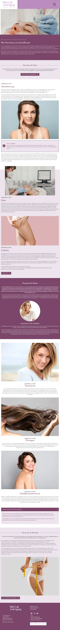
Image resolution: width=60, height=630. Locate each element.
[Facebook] (31, 613)
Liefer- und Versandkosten (36, 618)
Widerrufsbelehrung (35, 617)
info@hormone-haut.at (7, 618)
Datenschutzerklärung (36, 619)
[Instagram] (34, 613)
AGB (32, 615)
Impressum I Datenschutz (8, 622)
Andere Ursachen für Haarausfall (12, 509)
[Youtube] (37, 613)
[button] (54, 4)
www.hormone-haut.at (7, 619)
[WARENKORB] (58, 4)
